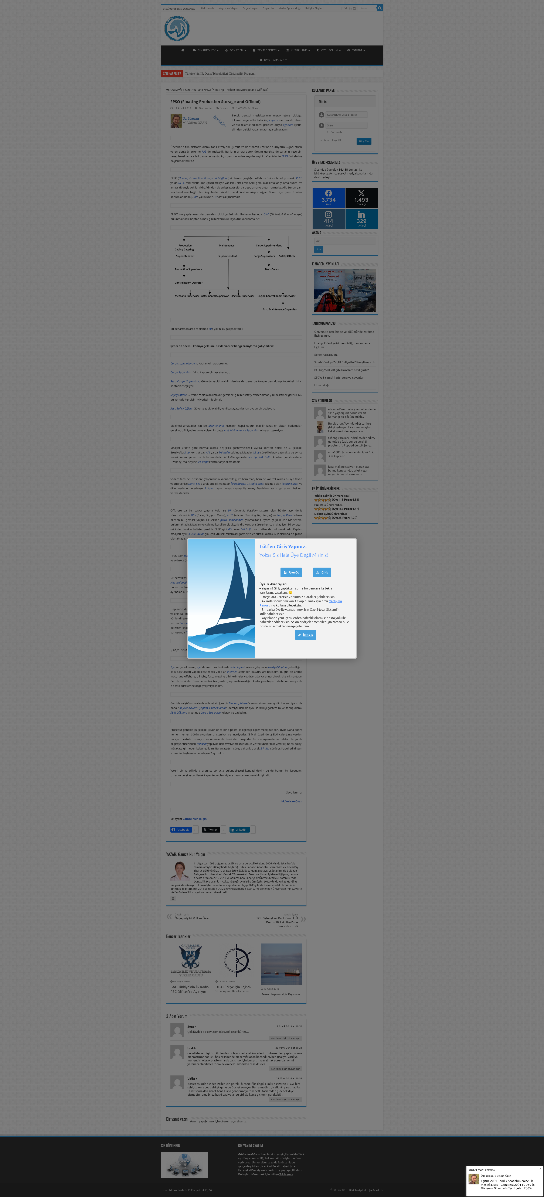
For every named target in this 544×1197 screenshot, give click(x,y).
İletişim (308, 635)
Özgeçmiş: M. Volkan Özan (496, 1175)
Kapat (540, 1168)
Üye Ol (294, 572)
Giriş (325, 572)
